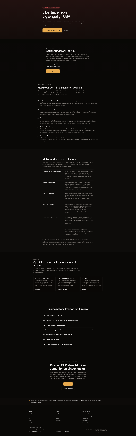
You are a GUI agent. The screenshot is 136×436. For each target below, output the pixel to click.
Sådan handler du (62, 289)
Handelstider (85, 420)
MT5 (30, 420)
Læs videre (66, 30)
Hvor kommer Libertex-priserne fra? (52, 330)
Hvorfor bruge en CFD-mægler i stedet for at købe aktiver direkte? (60, 320)
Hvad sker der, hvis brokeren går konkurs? (54, 325)
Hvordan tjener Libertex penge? (51, 339)
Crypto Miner (58, 420)
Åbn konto (68, 384)
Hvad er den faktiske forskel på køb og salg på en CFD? (57, 334)
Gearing (37, 289)
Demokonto (31, 422)
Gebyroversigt (86, 413)
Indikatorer (58, 411)
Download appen (32, 413)
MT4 (30, 418)
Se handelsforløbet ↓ (66, 71)
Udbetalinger (85, 418)
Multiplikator (58, 413)
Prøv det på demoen (53, 71)
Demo (83, 289)
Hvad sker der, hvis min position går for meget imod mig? (58, 344)
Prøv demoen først (68, 388)
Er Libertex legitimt (86, 422)
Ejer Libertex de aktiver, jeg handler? (52, 315)
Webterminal (31, 416)
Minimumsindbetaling (87, 416)
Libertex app (31, 411)
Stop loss (58, 416)
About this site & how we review (35, 431)
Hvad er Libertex (86, 411)
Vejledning (58, 418)
